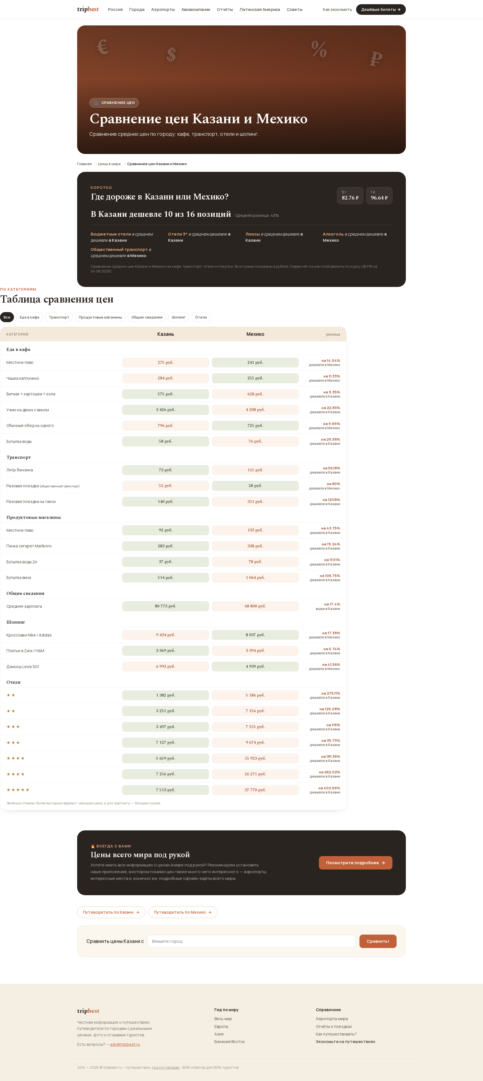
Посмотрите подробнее (355, 863)
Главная (84, 163)
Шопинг (179, 317)
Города (137, 9)
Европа (221, 1026)
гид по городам (165, 1067)
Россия (115, 9)
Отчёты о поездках (334, 1026)
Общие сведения (146, 317)
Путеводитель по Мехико (183, 912)
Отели (201, 317)
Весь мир (223, 1018)
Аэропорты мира (332, 1018)
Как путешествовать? (336, 1034)
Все (7, 317)
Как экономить (337, 9)
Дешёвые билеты (381, 9)
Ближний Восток (229, 1041)
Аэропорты (163, 9)
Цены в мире (109, 163)
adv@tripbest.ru (125, 1044)
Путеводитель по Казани (111, 912)
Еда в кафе (29, 317)
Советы (294, 9)
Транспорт (59, 317)
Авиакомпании (195, 9)
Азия (219, 1034)
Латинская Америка (260, 9)
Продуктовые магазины (100, 317)
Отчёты (225, 9)
